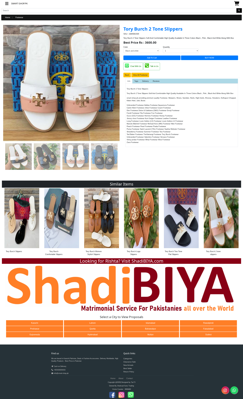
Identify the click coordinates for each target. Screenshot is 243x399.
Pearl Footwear (146, 126)
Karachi (34, 323)
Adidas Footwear (151, 105)
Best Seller (127, 368)
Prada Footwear (159, 126)
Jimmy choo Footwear (136, 118)
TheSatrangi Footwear (152, 134)
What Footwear (151, 140)
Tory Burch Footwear (170, 134)
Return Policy (128, 372)
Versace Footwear (167, 137)
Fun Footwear (157, 113)
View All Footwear (140, 75)
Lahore (92, 323)
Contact (129, 378)
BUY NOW (209, 58)
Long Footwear (133, 121)
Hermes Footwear (151, 116)
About (120, 378)
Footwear (19, 17)
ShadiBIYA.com (147, 261)
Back (127, 75)
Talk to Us (154, 66)
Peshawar (34, 329)
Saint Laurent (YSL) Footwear (152, 129)
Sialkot (208, 334)
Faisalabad (208, 329)
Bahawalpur (150, 329)
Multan (150, 334)
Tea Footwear (164, 132)
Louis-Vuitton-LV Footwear (172, 121)
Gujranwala (34, 334)
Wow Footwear (164, 140)
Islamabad (150, 323)
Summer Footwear (151, 132)
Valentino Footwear (152, 137)
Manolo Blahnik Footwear (137, 124)
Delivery (145, 81)
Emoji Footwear (173, 110)
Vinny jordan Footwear (136, 140)
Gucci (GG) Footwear (135, 116)
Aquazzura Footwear (166, 105)
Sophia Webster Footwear (174, 129)
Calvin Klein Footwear (136, 108)
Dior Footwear (133, 110)
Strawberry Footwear (135, 132)
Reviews (156, 81)
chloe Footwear (151, 108)
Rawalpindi (208, 323)
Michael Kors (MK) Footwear (159, 124)
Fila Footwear (145, 113)
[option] (21, 222)
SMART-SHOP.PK (14, 4)
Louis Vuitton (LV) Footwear (150, 121)
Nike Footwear (177, 124)
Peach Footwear (133, 126)
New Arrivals (128, 365)
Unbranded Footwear (135, 105)
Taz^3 (133, 382)
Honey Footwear (166, 116)
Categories (127, 359)
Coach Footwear (164, 108)
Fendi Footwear (133, 113)
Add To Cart (152, 58)
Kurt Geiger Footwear (154, 118)
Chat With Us (135, 66)
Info (128, 81)
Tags (136, 81)
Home (7, 17)
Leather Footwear (170, 118)
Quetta (93, 329)
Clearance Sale (129, 362)
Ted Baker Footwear (135, 134)
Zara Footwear (133, 142)
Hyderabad (93, 334)
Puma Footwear (133, 129)
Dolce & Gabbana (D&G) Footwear (153, 110)
